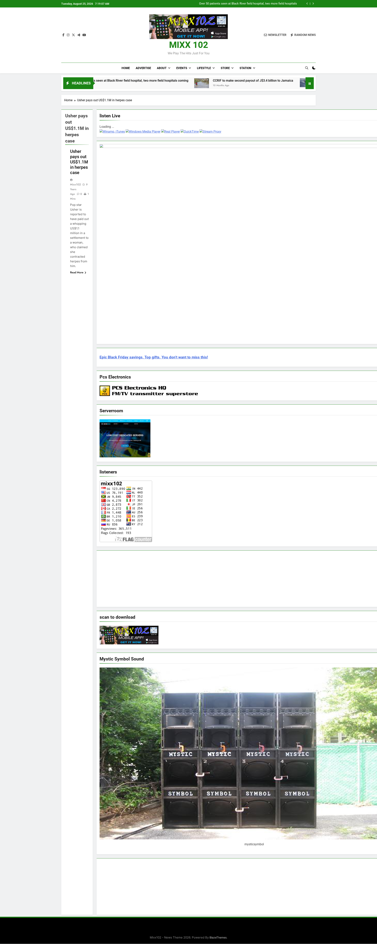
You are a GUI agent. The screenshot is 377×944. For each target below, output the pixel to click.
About (162, 68)
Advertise (143, 68)
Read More (76, 272)
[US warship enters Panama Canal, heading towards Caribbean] (259, 82)
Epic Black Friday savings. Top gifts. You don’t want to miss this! (154, 357)
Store (225, 68)
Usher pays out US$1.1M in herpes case (79, 162)
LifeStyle (204, 68)
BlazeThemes (218, 937)
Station (245, 68)
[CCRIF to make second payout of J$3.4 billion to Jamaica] (153, 83)
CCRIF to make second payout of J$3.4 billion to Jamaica (259, 3)
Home (126, 68)
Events (181, 68)
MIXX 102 (188, 45)
